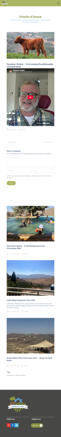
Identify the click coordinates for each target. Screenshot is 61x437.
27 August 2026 (15, 311)
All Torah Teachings (21, 20)
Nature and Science (20, 375)
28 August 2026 (15, 253)
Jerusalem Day (10, 375)
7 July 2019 (13, 129)
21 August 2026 (14, 365)
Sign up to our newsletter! (16, 190)
